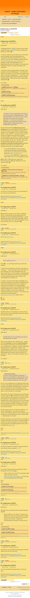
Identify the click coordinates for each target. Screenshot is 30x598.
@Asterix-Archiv (6, 197)
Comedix (7, 30)
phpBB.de (20, 595)
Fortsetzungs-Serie (8, 155)
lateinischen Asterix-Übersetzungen (12, 476)
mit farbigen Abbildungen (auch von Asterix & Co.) (13, 61)
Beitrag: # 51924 (5, 567)
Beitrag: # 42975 (5, 444)
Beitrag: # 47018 (5, 504)
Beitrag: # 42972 (5, 330)
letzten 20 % (12, 425)
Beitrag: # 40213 (5, 189)
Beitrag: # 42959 (5, 253)
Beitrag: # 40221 (5, 208)
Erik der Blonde (22, 433)
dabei (2, 570)
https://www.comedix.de (16, 196)
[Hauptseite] (15, 5)
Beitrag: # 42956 (5, 234)
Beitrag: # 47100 (5, 547)
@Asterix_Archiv (18, 197)
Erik (6, 362)
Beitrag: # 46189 (5, 463)
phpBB (11, 592)
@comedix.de (4, 198)
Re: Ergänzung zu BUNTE (8, 105)
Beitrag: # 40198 (5, 106)
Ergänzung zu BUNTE (8, 29)
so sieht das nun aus (8, 236)
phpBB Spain (16, 593)
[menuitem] (4, 17)
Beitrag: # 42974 (5, 368)
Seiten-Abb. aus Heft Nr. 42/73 (8, 294)
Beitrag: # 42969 (5, 309)
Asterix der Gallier (14, 153)
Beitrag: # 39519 (5, 43)
